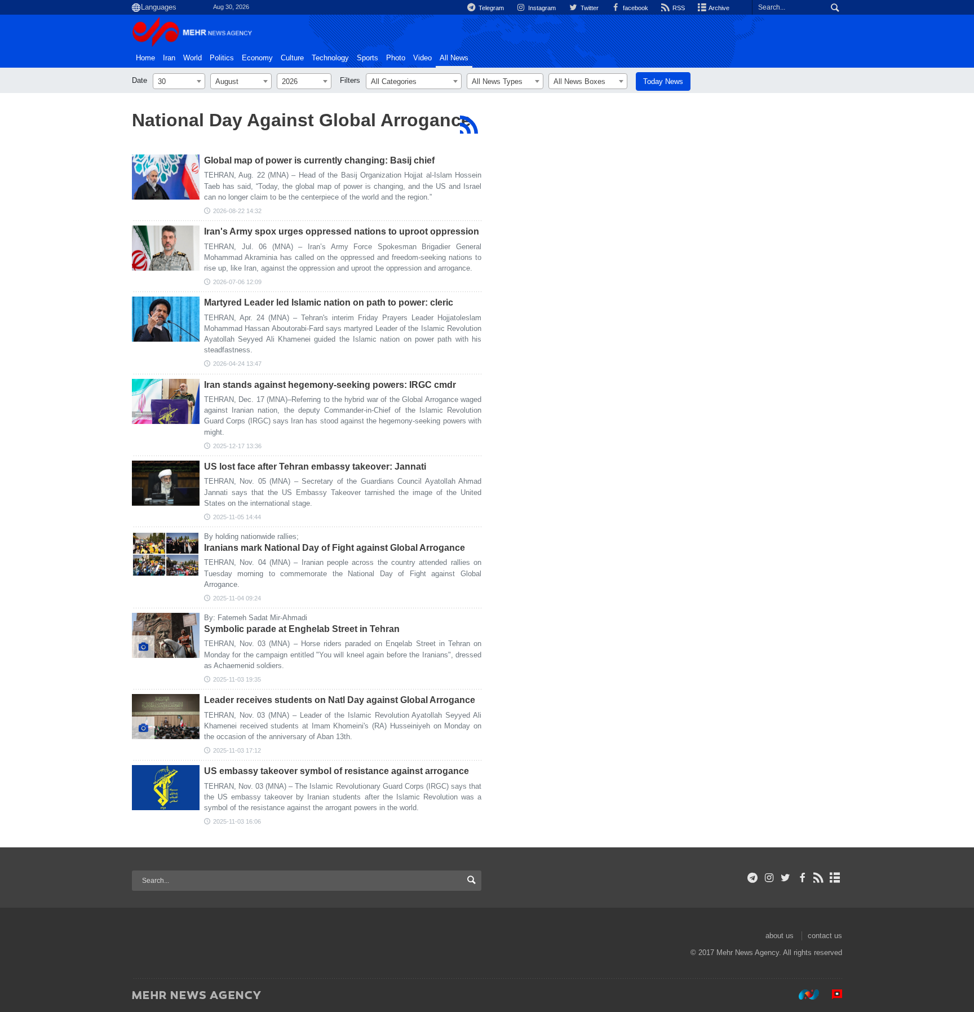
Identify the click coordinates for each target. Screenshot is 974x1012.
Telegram (490, 8)
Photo (395, 58)
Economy (257, 58)
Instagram (541, 8)
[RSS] (468, 124)
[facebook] (802, 877)
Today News (663, 81)
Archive (718, 8)
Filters (350, 80)
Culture (292, 58)
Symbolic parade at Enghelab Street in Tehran (302, 629)
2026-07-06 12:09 (237, 282)
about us (779, 935)
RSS (678, 8)
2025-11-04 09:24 (237, 598)
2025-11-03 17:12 (237, 750)
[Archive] (835, 877)
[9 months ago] (166, 483)
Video (422, 58)
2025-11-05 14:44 (237, 517)
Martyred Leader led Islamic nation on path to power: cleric (328, 302)
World (192, 58)
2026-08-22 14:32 (237, 210)
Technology (330, 58)
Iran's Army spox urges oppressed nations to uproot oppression (341, 231)
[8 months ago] (166, 401)
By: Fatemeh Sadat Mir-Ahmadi (255, 617)
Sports (367, 58)
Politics (222, 58)
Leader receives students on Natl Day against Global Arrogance (339, 700)
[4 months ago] (166, 319)
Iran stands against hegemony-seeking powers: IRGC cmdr (330, 385)
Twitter (588, 8)
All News (454, 58)
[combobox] (179, 81)
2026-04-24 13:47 (237, 363)
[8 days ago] (166, 177)
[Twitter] (785, 877)
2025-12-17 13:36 (237, 446)
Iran (169, 58)
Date (139, 80)
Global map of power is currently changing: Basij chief (319, 160)
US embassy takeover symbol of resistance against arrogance (336, 771)
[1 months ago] (166, 248)
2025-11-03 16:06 (237, 821)
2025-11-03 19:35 (237, 679)
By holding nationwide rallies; (251, 536)
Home (145, 58)
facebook (634, 8)
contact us (825, 935)
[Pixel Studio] (831, 994)
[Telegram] (753, 877)
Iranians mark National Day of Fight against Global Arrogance (334, 548)
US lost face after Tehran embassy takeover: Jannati (315, 466)
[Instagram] (769, 877)
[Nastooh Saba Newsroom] (803, 994)
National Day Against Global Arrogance (301, 120)
